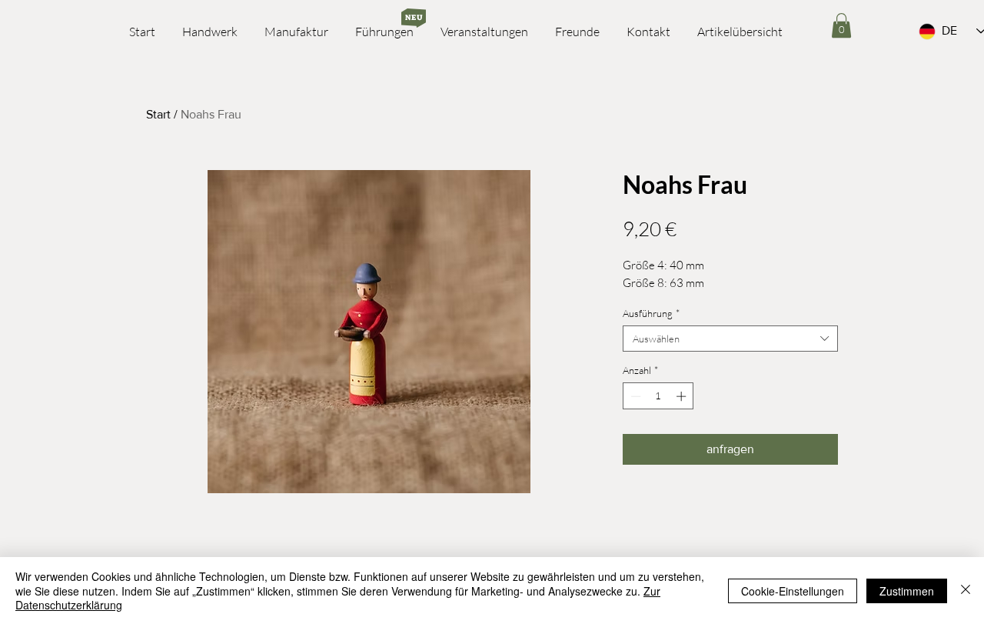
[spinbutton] (658, 396)
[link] (841, 25)
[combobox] (730, 338)
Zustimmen (906, 591)
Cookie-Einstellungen (792, 591)
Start (158, 114)
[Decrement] (634, 396)
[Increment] (682, 396)
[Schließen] (965, 590)
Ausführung (651, 313)
